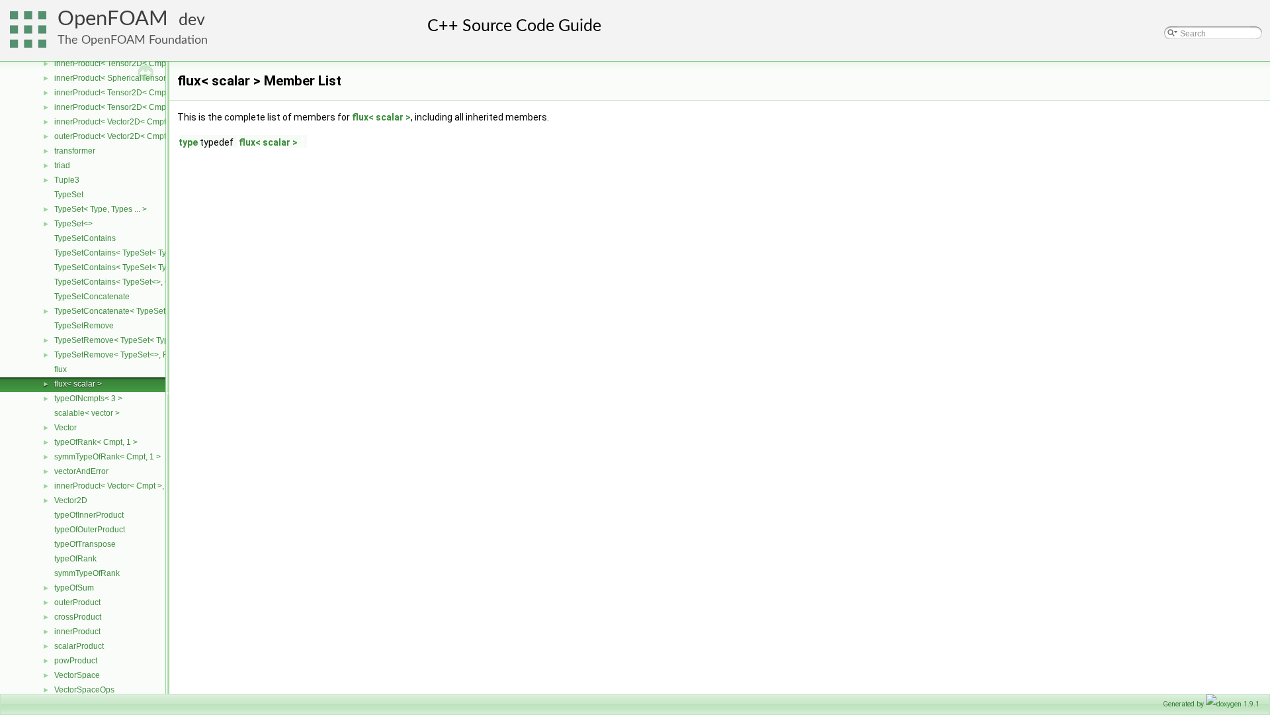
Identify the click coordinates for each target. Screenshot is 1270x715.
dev (192, 20)
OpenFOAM (113, 19)
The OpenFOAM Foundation (133, 40)
